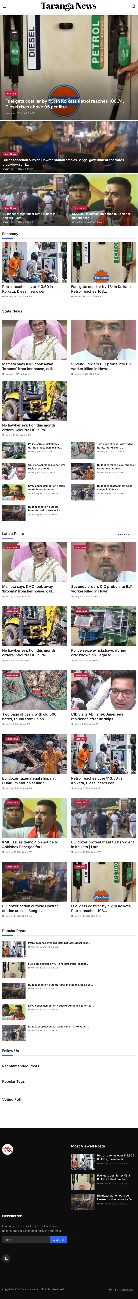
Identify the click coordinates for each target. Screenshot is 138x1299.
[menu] (4, 6)
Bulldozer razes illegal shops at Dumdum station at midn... (29, 780)
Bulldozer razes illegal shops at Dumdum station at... (116, 466)
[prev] (6, 67)
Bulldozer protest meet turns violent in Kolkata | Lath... (29, 216)
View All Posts (126, 534)
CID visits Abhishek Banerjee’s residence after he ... (46, 466)
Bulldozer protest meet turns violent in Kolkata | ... (114, 487)
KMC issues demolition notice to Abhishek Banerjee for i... (30, 844)
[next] (132, 67)
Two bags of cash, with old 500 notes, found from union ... (29, 716)
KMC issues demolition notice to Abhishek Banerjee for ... (101, 216)
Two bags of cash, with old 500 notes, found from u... (116, 445)
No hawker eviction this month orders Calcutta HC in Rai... (28, 427)
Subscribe (58, 1239)
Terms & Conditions (121, 1289)
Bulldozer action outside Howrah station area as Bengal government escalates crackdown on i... (63, 162)
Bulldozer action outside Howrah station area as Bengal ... (30, 908)
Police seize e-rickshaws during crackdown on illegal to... (98, 652)
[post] (69, 67)
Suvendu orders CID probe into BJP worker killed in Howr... (102, 366)
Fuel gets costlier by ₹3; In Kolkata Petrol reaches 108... (101, 289)
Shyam (8, 113)
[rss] (6, 1258)
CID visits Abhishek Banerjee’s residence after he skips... (97, 716)
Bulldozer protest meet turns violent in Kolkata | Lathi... (102, 844)
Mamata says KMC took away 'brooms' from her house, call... (28, 366)
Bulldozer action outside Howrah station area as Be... (45, 508)
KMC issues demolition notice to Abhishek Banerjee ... (46, 487)
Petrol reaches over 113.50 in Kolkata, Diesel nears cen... (27, 289)
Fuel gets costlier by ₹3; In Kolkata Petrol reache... (58, 963)
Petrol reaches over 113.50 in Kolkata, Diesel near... (59, 942)
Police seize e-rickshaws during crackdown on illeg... (45, 445)
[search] (133, 6)
